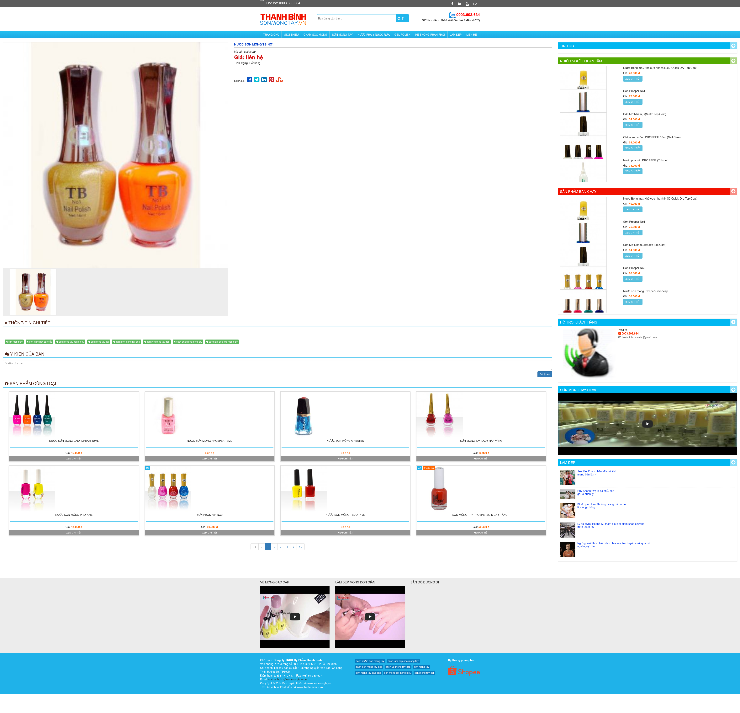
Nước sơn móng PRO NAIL (73, 515)
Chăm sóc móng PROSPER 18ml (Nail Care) (652, 114)
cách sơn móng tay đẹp (128, 341)
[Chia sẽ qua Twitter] (256, 79)
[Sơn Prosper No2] (210, 489)
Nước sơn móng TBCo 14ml (345, 515)
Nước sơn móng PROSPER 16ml (209, 440)
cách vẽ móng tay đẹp (158, 341)
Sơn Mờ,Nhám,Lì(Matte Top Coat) (644, 91)
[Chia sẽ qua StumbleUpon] (279, 79)
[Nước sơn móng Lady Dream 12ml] (74, 415)
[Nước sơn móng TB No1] (115, 155)
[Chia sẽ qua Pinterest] (271, 79)
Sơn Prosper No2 (210, 515)
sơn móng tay (15, 341)
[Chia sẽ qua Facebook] (249, 79)
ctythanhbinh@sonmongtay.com (288, 679)
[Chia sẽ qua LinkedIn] (264, 79)
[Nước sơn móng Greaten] (345, 415)
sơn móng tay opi (100, 341)
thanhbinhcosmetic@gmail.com (639, 337)
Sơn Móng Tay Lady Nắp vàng (481, 440)
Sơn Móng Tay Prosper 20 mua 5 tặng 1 (481, 515)
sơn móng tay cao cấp (40, 341)
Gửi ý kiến (545, 374)
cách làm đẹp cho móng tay (223, 341)
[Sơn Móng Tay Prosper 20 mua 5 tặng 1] (481, 489)
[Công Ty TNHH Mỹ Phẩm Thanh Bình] (283, 18)
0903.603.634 (630, 333)
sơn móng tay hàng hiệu (71, 341)
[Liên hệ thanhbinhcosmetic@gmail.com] (475, 3)
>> (300, 547)
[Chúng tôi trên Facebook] (452, 3)
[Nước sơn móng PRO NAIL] (74, 489)
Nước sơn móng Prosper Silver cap (645, 268)
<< (254, 547)
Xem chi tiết (73, 458)
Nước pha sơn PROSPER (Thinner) (646, 137)
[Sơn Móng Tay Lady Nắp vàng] (481, 415)
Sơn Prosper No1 (634, 68)
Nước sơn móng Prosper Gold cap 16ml (648, 291)
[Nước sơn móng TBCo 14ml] (345, 489)
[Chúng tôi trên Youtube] (468, 3)
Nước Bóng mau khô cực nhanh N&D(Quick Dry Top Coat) (660, 160)
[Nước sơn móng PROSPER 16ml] (210, 415)
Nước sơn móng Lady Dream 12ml (74, 440)
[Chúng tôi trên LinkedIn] (460, 3)
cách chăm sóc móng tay (189, 341)
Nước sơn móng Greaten (345, 440)
